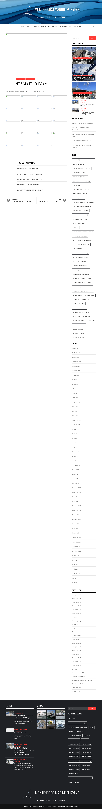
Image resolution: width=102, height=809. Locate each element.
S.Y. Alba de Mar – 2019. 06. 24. (21, 200)
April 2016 (75, 569)
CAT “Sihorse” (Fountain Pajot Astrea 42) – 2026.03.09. (84, 78)
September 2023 (77, 425)
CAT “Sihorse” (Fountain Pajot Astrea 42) (83, 202)
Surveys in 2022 (76, 610)
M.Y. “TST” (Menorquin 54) (79, 261)
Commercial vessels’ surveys (80, 673)
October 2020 (76, 465)
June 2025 (75, 384)
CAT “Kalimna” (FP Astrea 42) (80, 177)
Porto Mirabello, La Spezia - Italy (81, 316)
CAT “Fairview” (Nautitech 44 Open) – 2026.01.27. (30, 190)
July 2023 (74, 434)
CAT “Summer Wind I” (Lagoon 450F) (82, 206)
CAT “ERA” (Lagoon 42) (78, 164)
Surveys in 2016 (76, 654)
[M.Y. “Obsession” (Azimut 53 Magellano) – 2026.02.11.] (75, 109)
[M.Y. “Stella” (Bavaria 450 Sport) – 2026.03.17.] (84, 55)
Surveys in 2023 (76, 606)
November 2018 (76, 510)
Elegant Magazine (66, 806)
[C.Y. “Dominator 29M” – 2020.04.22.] (10, 713)
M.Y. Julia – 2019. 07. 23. (20, 733)
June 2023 (75, 438)
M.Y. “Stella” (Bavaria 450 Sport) (81, 244)
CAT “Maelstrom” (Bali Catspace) (81, 181)
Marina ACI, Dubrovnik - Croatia (81, 270)
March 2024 (75, 411)
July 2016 (74, 560)
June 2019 (75, 501)
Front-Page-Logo (77, 621)
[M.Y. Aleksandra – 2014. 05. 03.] (10, 761)
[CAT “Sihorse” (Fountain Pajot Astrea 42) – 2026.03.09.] (84, 72)
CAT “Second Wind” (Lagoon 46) (81, 189)
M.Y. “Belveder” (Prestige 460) (80, 215)
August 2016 (75, 555)
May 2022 (74, 461)
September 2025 (77, 370)
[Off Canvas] (9, 26)
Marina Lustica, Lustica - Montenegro (83, 291)
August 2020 (75, 470)
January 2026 (75, 357)
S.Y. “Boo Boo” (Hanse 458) (79, 320)
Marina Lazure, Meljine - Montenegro (82, 287)
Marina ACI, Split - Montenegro (81, 274)
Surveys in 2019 (30, 79)
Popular (74, 617)
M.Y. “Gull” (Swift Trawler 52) (80, 223)
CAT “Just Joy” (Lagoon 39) (80, 172)
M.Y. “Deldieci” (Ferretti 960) (80, 219)
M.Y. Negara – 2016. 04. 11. (21, 748)
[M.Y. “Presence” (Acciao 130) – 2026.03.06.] (75, 101)
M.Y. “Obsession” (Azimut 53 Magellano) (83, 232)
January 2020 (75, 483)
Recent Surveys (52, 26)
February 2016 (76, 574)
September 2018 (77, 519)
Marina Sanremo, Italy (78, 304)
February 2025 (76, 402)
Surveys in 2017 (76, 650)
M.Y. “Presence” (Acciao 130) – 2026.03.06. (28, 185)
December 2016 (76, 537)
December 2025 (76, 361)
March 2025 (75, 398)
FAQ (70, 26)
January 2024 (75, 416)
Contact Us (77, 26)
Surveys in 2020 (76, 639)
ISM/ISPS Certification (78, 676)
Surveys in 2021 (76, 613)
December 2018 (76, 506)
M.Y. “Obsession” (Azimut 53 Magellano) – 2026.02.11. (31, 179)
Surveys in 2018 (76, 647)
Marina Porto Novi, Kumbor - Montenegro (84, 299)
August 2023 (75, 429)
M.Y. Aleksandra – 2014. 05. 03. (22, 763)
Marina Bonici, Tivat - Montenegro (82, 278)
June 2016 (75, 564)
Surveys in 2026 (78, 58)
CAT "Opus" (76, 160)
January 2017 (75, 533)
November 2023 (76, 420)
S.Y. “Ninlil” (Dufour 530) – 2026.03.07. (27, 169)
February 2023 (76, 447)
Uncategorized (76, 688)
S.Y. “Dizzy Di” (92, 320)
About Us (43, 26)
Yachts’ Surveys (76, 691)
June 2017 (75, 528)
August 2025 (75, 375)
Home (22, 26)
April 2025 (75, 393)
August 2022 (75, 456)
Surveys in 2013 (76, 665)
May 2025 (74, 389)
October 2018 (76, 515)
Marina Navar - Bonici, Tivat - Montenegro (84, 295)
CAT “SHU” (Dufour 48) (78, 198)
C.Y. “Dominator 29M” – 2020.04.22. (23, 716)
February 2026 (76, 352)
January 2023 (75, 452)
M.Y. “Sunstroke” (77, 248)
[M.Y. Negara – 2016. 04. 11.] (10, 746)
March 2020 (75, 479)
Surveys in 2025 (76, 598)
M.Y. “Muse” (76, 227)
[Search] (93, 26)
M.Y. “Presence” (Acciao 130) (80, 236)
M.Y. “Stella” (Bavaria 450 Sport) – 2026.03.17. (29, 174)
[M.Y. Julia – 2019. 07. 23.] (10, 730)
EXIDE (28, 26)
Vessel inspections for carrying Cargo (82, 680)
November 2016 (76, 542)
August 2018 (75, 524)
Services (35, 26)
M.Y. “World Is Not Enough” (80, 265)
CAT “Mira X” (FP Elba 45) (79, 185)
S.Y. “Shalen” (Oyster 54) (79, 337)
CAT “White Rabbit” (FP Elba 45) (80, 210)
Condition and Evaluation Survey (81, 684)
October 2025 (76, 366)
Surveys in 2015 (76, 658)
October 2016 (76, 546)
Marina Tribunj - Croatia (79, 308)
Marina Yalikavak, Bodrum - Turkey (82, 312)
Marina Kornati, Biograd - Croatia (82, 282)
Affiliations (63, 26)
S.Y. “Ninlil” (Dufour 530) (79, 325)
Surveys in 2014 (76, 661)
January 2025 (75, 407)
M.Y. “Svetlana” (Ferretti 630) (80, 253)
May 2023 (74, 443)
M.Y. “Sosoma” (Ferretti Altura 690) (82, 240)
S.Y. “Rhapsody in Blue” (79, 333)
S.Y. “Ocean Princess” (78, 329)
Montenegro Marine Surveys (57, 9)
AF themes (76, 806)
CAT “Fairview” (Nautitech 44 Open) (81, 168)
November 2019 (76, 492)
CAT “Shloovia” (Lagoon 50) (80, 193)
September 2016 (77, 551)
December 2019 (76, 488)
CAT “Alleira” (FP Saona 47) (87, 160)
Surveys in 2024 (76, 602)
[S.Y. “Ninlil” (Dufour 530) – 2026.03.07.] (84, 90)
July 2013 (74, 583)
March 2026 (75, 348)
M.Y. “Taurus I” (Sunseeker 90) (80, 257)
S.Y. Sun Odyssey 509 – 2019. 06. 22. (50, 200)
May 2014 (74, 578)
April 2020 (75, 474)
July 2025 (74, 380)
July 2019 (74, 497)
